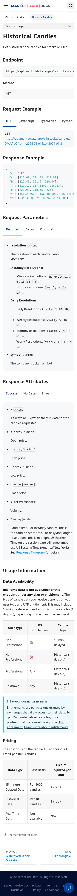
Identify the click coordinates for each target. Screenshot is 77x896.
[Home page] (6, 17)
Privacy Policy (36, 888)
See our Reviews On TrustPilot (17, 888)
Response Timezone (30, 552)
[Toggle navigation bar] (6, 5)
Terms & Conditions (52, 888)
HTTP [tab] (9, 121)
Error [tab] (45, 393)
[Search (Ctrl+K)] (70, 5)
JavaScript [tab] (26, 121)
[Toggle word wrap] (62, 71)
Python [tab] (67, 121)
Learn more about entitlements (46, 727)
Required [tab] (12, 229)
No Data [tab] (29, 393)
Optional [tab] (46, 229)
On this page (14, 26)
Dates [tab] (29, 229)
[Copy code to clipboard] (69, 71)
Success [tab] (11, 393)
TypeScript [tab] (48, 121)
